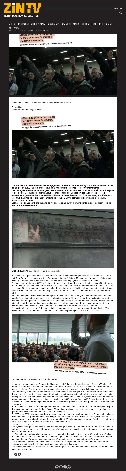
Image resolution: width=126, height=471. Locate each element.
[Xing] (15, 454)
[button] (115, 8)
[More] (19, 454)
